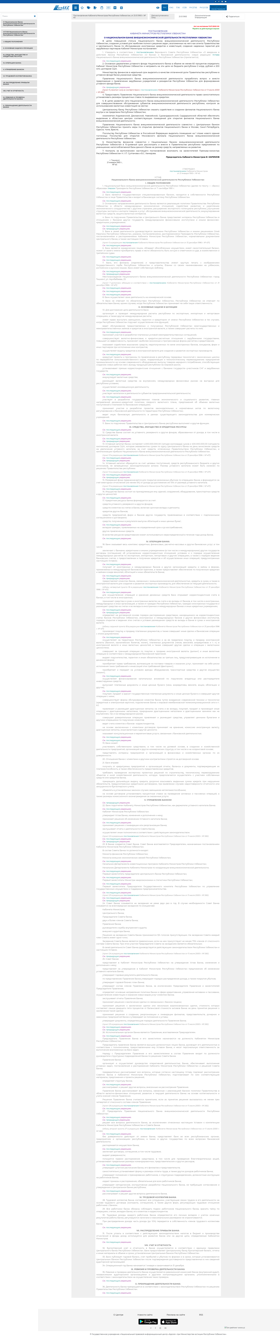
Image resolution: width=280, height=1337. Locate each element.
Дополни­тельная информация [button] (202, 17)
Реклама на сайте (176, 1315)
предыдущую (112, 87)
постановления (130, 242)
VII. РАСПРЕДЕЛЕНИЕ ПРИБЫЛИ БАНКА (16, 83)
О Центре (118, 1315)
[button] (19, 24)
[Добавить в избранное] (82, 7)
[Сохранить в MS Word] (115, 7)
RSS (201, 1315)
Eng (171, 8)
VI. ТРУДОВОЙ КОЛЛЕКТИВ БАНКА (17, 76)
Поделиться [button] (233, 17)
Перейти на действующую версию (205, 28)
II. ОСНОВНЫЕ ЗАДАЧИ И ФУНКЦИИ (18, 48)
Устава (216, 55)
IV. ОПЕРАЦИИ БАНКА (12, 63)
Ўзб (178, 8)
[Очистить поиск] (35, 16)
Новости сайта (144, 1315)
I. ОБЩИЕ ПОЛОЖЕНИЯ (13, 42)
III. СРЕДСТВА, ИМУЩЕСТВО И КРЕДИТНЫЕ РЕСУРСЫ (15, 55)
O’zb (184, 8)
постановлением (145, 52)
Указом (111, 188)
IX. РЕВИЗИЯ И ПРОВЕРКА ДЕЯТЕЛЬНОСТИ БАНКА (14, 98)
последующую (113, 61)
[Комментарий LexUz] (95, 7)
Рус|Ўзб (193, 8)
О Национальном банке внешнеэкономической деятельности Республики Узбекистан (19, 23)
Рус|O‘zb (204, 8)
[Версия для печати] (121, 7)
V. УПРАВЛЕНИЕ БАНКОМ (13, 69)
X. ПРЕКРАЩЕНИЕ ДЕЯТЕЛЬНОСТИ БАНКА (17, 106)
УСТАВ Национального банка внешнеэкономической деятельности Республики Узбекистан (19, 33)
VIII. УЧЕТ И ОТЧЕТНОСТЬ (13, 91)
